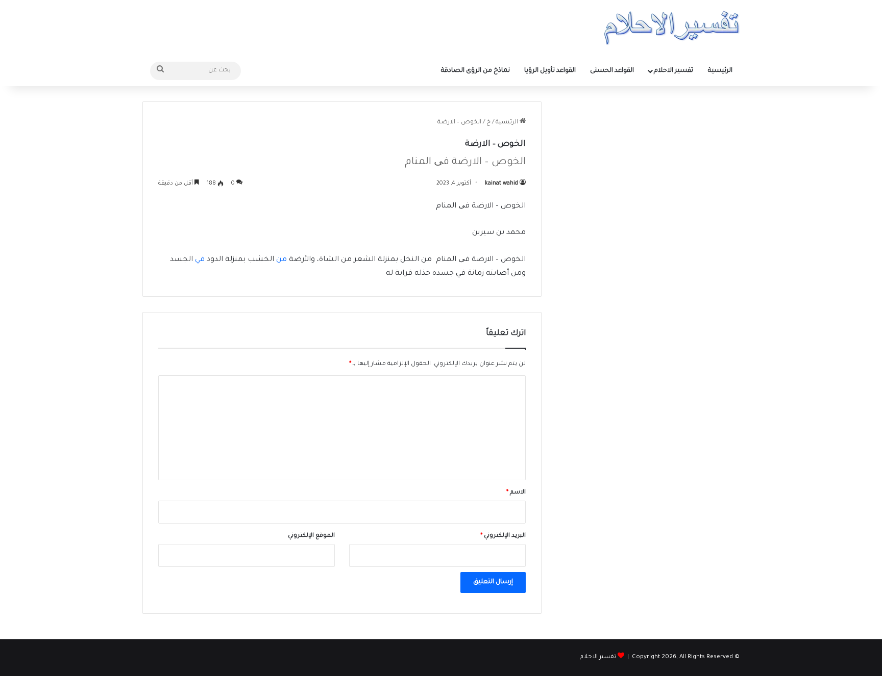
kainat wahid (501, 183)
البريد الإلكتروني (503, 536)
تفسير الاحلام (673, 70)
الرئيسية (720, 70)
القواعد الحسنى (612, 70)
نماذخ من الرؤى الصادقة (475, 70)
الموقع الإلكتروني (311, 536)
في (200, 260)
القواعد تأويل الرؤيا (550, 70)
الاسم (516, 492)
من (282, 260)
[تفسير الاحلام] (671, 27)
